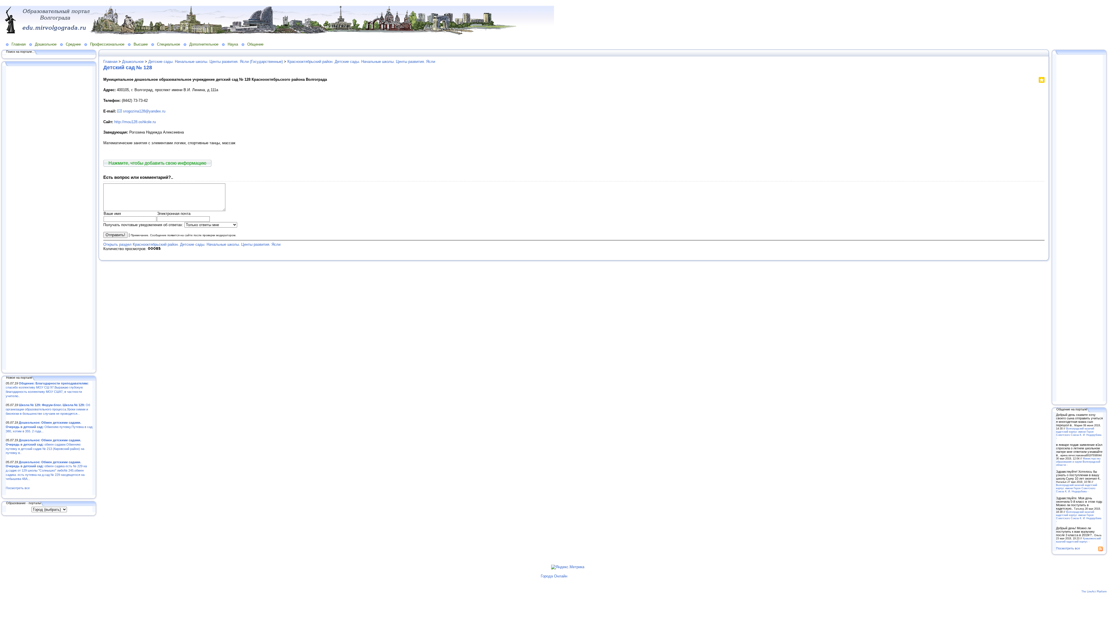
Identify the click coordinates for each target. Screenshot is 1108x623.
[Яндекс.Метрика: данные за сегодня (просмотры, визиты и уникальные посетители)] (567, 567)
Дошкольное (46, 44)
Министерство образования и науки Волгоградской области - (1078, 461)
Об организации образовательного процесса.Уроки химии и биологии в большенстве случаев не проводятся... (48, 409)
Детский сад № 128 (127, 67)
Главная (19, 44)
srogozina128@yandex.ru (144, 111)
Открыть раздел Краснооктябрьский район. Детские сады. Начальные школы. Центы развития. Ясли (191, 244)
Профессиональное (107, 44)
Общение (255, 44)
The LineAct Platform (1094, 591)
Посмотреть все (18, 488)
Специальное (168, 44)
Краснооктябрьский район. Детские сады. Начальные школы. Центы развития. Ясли (361, 61)
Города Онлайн (554, 576)
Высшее (141, 44)
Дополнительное (203, 44)
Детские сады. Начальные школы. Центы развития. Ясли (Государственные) (215, 61)
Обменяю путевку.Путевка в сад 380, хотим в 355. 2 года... (49, 427)
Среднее (73, 44)
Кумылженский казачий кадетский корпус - (1078, 540)
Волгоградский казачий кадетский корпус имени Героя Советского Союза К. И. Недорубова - (1078, 433)
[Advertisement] (49, 218)
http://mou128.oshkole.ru (135, 122)
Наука (233, 44)
